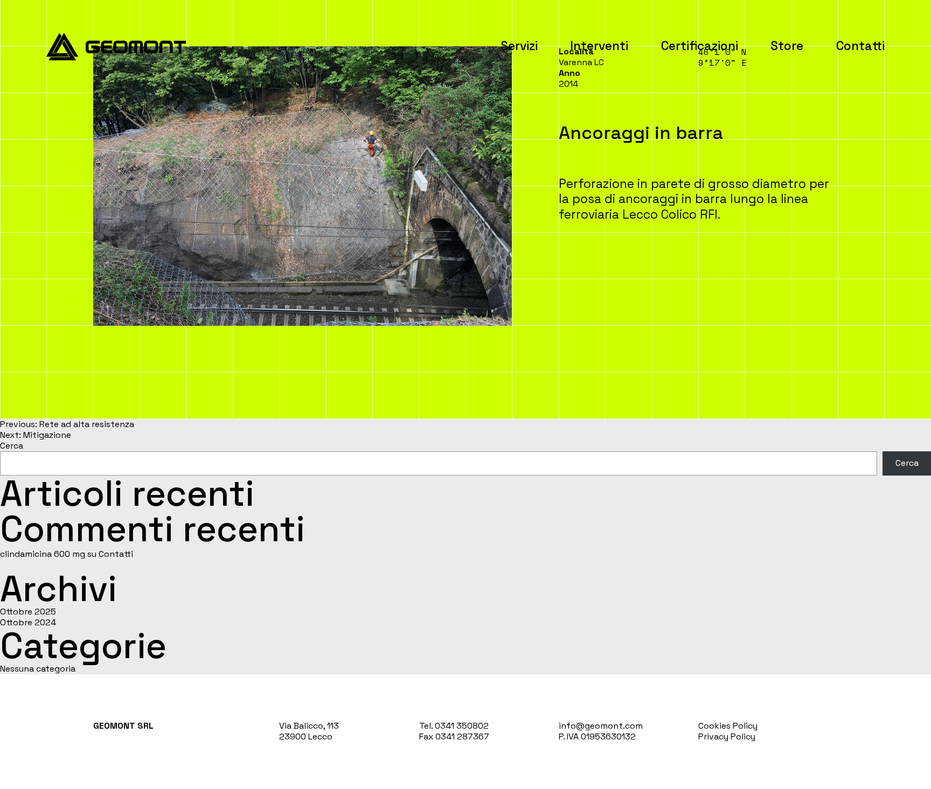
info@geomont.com (601, 725)
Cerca (11, 445)
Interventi (599, 46)
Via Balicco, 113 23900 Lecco (309, 731)
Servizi (519, 46)
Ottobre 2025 (28, 611)
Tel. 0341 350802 (454, 725)
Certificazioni (699, 46)
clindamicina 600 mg (42, 554)
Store (786, 46)
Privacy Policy (726, 736)
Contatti (860, 46)
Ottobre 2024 (28, 622)
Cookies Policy (728, 725)
